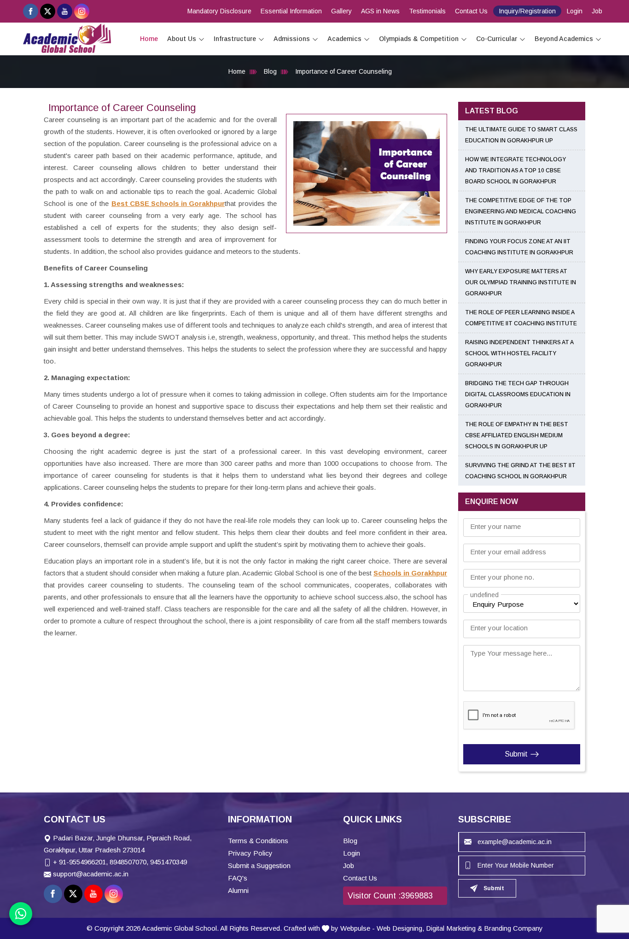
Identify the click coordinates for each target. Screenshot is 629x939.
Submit (516, 754)
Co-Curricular (496, 38)
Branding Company (513, 928)
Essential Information (291, 11)
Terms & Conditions (258, 841)
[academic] (201, 39)
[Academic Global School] (67, 38)
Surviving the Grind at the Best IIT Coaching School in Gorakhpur (520, 471)
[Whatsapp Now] (20, 913)
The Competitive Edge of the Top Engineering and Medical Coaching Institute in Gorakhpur (520, 211)
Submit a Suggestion (259, 865)
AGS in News (380, 11)
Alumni (238, 890)
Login (574, 11)
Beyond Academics (564, 38)
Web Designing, (400, 928)
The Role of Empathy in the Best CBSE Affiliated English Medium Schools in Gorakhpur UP (516, 435)
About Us (181, 38)
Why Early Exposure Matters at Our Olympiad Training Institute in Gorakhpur (520, 282)
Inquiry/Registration (527, 11)
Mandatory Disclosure (219, 11)
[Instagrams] (81, 11)
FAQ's (237, 878)
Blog (270, 71)
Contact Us (471, 11)
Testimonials (427, 11)
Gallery (341, 11)
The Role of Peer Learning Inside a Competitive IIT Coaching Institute (521, 318)
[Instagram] (114, 894)
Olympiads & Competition (419, 38)
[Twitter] (47, 11)
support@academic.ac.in (90, 874)
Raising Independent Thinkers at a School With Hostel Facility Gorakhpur (519, 353)
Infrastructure (235, 38)
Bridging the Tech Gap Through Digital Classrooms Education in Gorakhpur (518, 394)
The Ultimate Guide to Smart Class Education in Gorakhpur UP (521, 135)
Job (597, 11)
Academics (344, 38)
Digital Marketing (451, 928)
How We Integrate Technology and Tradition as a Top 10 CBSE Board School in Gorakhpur (515, 170)
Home (149, 38)
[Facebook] (30, 11)
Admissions (292, 38)
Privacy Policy (250, 853)
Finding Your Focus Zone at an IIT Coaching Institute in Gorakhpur (519, 247)
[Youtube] (64, 11)
